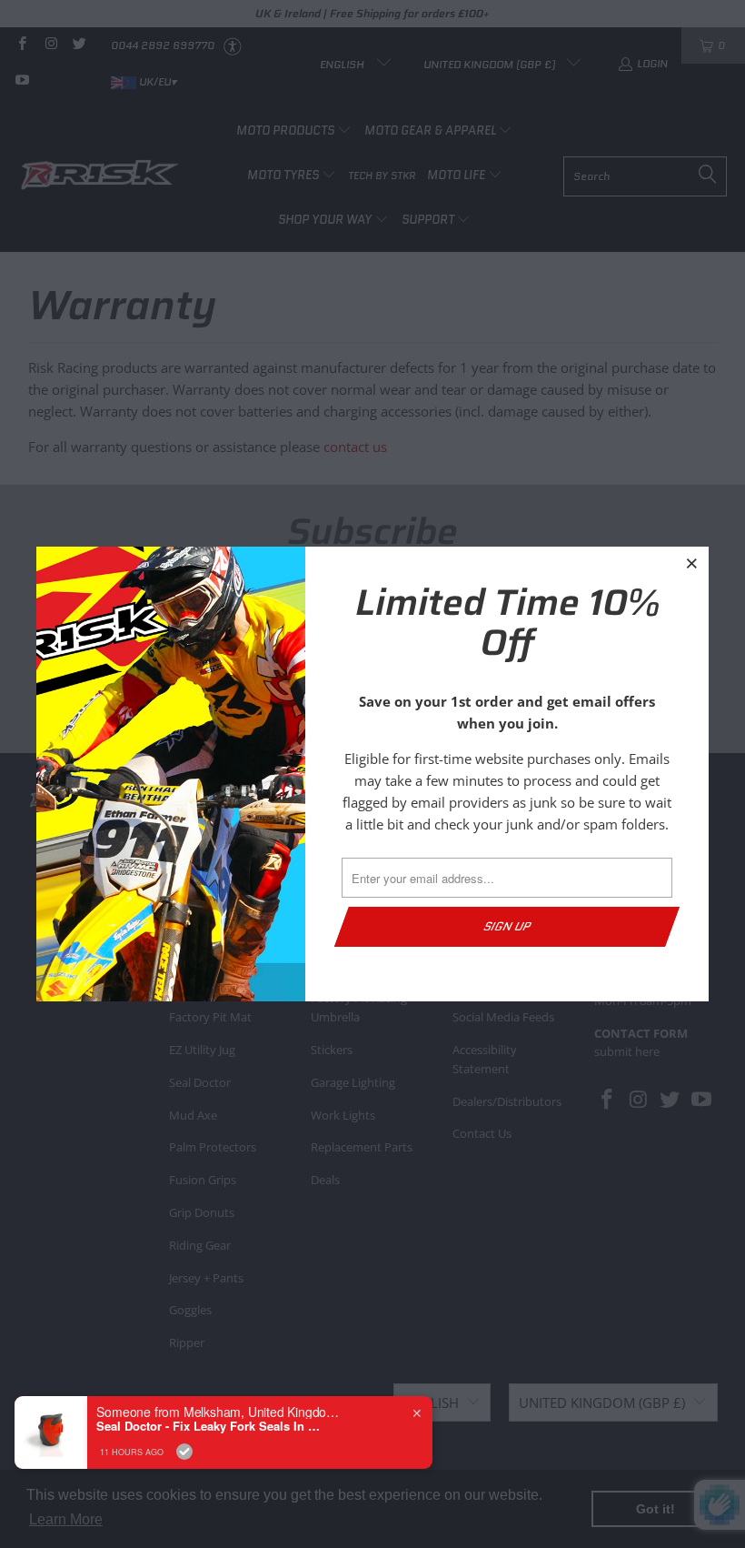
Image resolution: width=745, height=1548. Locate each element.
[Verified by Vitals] (184, 1451)
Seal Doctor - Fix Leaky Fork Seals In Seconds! (209, 1426)
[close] (692, 563)
